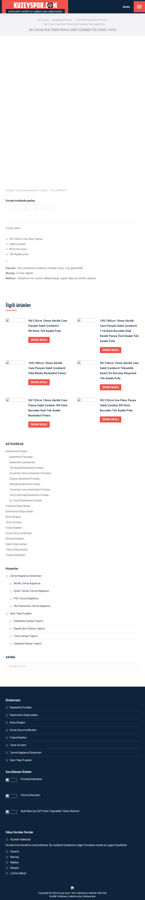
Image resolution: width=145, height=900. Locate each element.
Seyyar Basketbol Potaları (24, 478)
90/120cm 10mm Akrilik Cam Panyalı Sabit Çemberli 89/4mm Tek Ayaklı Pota (47, 326)
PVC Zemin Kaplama (26, 598)
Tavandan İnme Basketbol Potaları (29, 489)
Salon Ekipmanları (16, 544)
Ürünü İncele (39, 339)
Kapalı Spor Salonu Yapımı (29, 628)
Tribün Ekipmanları (17, 549)
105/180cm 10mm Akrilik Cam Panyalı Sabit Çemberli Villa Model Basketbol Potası (47, 368)
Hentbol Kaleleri (15, 538)
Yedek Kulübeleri (15, 555)
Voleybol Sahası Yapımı (28, 643)
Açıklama (13, 228)
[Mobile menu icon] (139, 6)
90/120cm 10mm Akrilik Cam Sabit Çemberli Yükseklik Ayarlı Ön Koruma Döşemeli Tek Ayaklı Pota (119, 370)
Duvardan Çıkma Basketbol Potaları (30, 473)
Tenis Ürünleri (14, 522)
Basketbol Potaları (16, 451)
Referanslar (89, 896)
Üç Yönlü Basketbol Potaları (25, 500)
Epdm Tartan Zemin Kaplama (31, 590)
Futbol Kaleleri (14, 527)
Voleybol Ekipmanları (18, 505)
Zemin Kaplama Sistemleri (26, 575)
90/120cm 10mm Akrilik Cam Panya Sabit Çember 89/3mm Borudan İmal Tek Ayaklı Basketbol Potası (47, 408)
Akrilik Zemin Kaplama (27, 583)
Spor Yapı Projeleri (21, 613)
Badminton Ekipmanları (19, 511)
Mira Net (102, 893)
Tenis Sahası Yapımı (26, 636)
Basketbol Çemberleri (22, 462)
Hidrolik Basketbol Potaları (24, 484)
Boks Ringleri (13, 516)
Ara (135, 666)
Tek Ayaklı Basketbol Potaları (31, 190)
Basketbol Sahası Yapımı (28, 620)
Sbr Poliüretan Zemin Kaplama (32, 605)
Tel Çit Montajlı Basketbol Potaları (29, 495)
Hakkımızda (75, 896)
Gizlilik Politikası (58, 896)
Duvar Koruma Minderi (19, 533)
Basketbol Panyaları (21, 456)
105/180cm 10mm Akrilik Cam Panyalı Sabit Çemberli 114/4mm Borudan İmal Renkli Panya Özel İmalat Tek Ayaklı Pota (119, 331)
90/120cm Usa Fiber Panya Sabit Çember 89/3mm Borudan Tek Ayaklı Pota (118, 405)
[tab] (72, 226)
